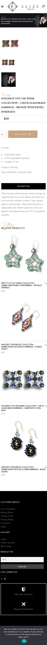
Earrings (6, 94)
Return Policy (7, 512)
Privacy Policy (7, 519)
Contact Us (6, 523)
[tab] (23, 186)
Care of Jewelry (8, 508)
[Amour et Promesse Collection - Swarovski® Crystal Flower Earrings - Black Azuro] (46, 468)
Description (23, 186)
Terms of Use (7, 516)
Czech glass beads (24, 172)
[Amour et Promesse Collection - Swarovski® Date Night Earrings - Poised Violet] (46, 345)
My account (6, 546)
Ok (24, 641)
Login (3, 539)
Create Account (8, 542)
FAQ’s (3, 526)
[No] (43, 635)
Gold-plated (11, 172)
